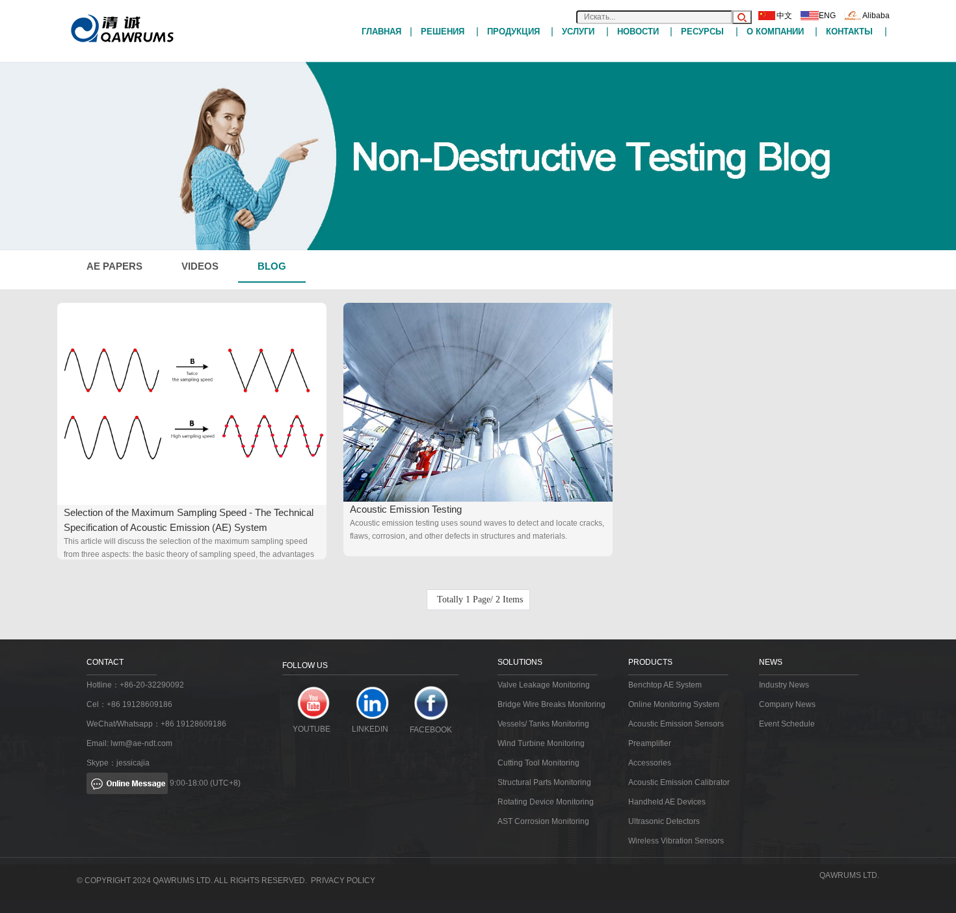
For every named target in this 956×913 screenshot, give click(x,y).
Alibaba (876, 15)
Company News (787, 704)
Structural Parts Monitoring (544, 782)
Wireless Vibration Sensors (676, 840)
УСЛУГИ (578, 31)
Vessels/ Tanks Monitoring (543, 723)
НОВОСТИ (638, 31)
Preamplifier (649, 743)
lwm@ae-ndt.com (141, 743)
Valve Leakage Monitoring (544, 684)
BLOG (272, 266)
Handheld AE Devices (667, 801)
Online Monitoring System (673, 704)
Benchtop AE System (665, 684)
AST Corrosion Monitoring (543, 821)
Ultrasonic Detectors (664, 821)
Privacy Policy (343, 880)
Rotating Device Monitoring (546, 801)
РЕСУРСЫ (702, 31)
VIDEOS (200, 266)
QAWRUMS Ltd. (849, 875)
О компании (775, 31)
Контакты (849, 31)
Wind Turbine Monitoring (541, 743)
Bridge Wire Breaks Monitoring (551, 704)
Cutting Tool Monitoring (538, 762)
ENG (827, 15)
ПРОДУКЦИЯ (513, 31)
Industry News (784, 684)
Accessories (649, 762)
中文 (784, 15)
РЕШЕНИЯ (442, 31)
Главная (381, 31)
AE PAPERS (114, 266)
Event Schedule (787, 723)
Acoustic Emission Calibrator (679, 782)
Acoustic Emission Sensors (676, 723)
